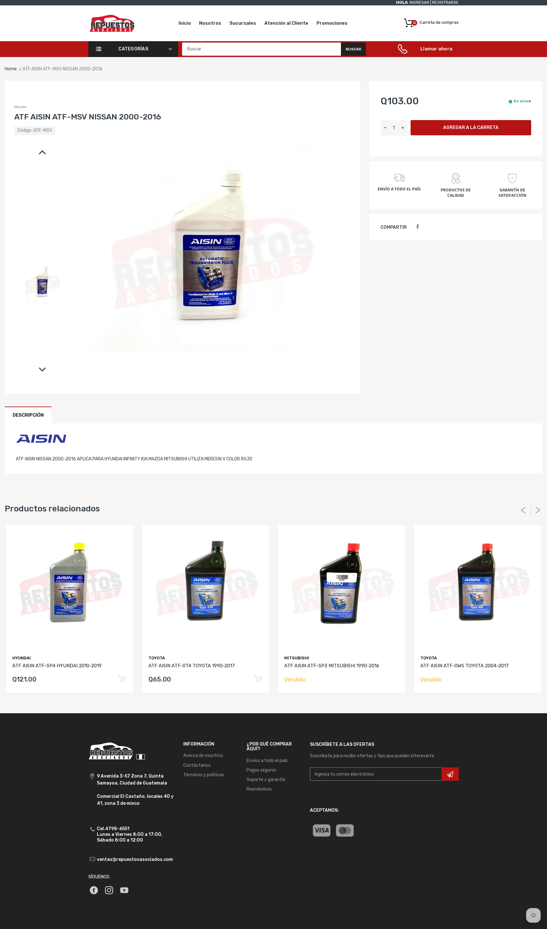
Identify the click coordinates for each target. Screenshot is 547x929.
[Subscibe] (450, 774)
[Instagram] (109, 890)
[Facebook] (417, 227)
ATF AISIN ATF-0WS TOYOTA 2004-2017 (464, 666)
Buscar (353, 49)
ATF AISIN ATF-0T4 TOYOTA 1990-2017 (191, 666)
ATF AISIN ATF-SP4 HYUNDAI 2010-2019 (57, 666)
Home (11, 69)
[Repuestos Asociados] (112, 23)
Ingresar (419, 2)
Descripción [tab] (28, 415)
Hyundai (21, 658)
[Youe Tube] (124, 890)
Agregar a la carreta (471, 127)
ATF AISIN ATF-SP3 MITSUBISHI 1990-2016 (331, 666)
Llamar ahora (436, 49)
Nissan (20, 107)
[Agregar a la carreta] (122, 679)
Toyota (156, 658)
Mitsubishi (296, 658)
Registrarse (445, 2)
